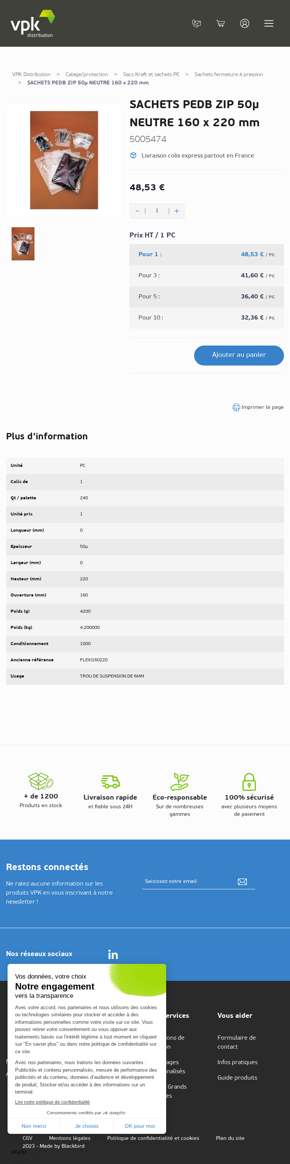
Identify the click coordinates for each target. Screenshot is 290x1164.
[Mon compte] (245, 23)
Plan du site (230, 1138)
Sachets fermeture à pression (228, 75)
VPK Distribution (31, 75)
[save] (242, 881)
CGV (27, 1138)
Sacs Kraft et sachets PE (151, 75)
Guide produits (237, 1078)
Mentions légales (70, 1138)
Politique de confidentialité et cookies (153, 1138)
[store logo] (33, 23)
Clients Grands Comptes (167, 1091)
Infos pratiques (238, 1063)
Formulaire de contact (237, 1042)
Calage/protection (87, 75)
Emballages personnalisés (166, 1067)
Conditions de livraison (166, 1042)
